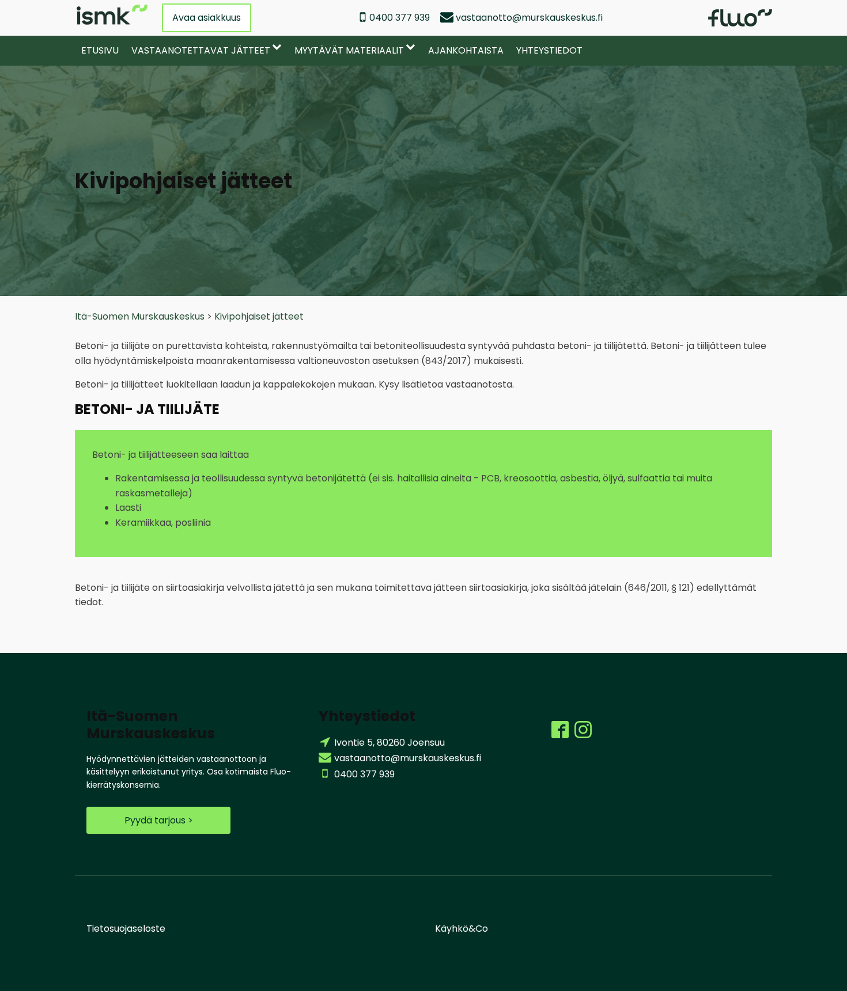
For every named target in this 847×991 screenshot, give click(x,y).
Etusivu (100, 50)
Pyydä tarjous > (158, 820)
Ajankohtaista (466, 50)
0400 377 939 (399, 17)
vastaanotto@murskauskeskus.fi (529, 17)
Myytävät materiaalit (349, 50)
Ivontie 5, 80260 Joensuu (389, 742)
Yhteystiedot (549, 50)
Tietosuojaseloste (125, 928)
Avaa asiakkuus (206, 17)
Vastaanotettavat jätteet (200, 50)
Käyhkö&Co (461, 928)
